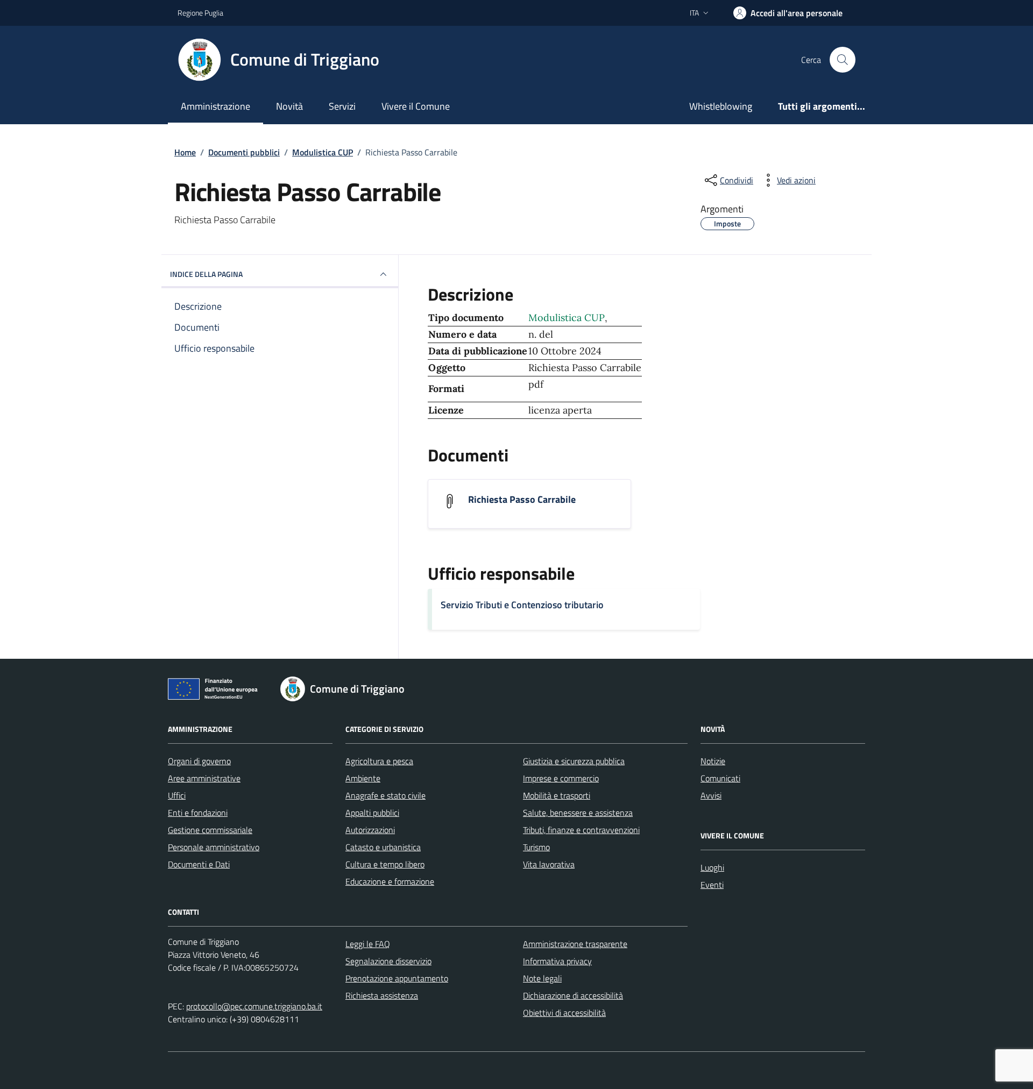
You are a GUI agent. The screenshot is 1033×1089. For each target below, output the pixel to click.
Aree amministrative (204, 778)
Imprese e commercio (561, 778)
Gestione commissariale (210, 829)
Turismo (536, 847)
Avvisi (711, 795)
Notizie (713, 761)
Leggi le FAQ (367, 943)
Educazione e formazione (389, 881)
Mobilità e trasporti (556, 795)
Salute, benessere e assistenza (578, 812)
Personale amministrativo (213, 847)
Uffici (177, 795)
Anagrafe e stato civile (385, 795)
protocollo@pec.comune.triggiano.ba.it (254, 1006)
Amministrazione (215, 106)
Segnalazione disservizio (388, 961)
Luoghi (712, 867)
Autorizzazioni (370, 829)
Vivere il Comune (415, 106)
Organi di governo (199, 761)
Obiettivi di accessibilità (564, 1012)
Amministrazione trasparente (575, 943)
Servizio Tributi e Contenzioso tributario (522, 604)
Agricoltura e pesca (379, 761)
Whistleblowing (720, 106)
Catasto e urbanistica (383, 847)
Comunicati (720, 778)
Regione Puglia (200, 12)
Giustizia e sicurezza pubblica (574, 761)
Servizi (342, 106)
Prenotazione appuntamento (396, 978)
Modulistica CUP (566, 317)
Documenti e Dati (199, 864)
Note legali (542, 978)
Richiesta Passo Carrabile (522, 500)
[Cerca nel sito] (842, 60)
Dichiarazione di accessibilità (573, 995)
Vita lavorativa (549, 864)
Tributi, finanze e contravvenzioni (581, 829)
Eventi (712, 884)
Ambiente (362, 778)
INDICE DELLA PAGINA (206, 274)
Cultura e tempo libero (384, 864)
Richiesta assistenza (381, 995)
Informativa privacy (557, 961)
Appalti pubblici (372, 812)
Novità (289, 106)
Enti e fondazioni (198, 812)
